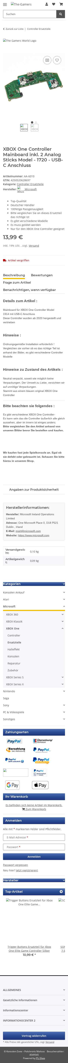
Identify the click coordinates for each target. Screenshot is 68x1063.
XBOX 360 (12, 614)
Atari (6, 599)
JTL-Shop (40, 1058)
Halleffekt (14, 649)
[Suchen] (60, 14)
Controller (14, 635)
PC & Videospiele (13, 712)
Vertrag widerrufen (34, 1036)
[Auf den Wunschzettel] (57, 60)
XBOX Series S (15, 677)
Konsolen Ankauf (13, 592)
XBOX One (12, 628)
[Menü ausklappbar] (5, 3)
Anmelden (34, 856)
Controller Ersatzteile (30, 184)
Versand (34, 245)
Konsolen (13, 656)
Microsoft (9, 606)
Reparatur (14, 663)
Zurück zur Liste (14, 29)
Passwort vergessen (15, 865)
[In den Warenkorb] (6, 51)
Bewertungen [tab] (42, 275)
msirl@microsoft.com (28, 531)
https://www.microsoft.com (33, 535)
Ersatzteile (14, 642)
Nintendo (9, 691)
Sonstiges (9, 719)
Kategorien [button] (12, 584)
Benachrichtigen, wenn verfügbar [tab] (29, 290)
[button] (46, 4)
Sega (6, 698)
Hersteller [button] (11, 880)
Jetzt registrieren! (27, 870)
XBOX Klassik (14, 621)
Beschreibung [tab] (14, 275)
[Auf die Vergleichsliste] (47, 60)
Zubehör (13, 670)
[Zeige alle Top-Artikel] (61, 891)
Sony (6, 705)
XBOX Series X (15, 684)
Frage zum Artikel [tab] (17, 282)
